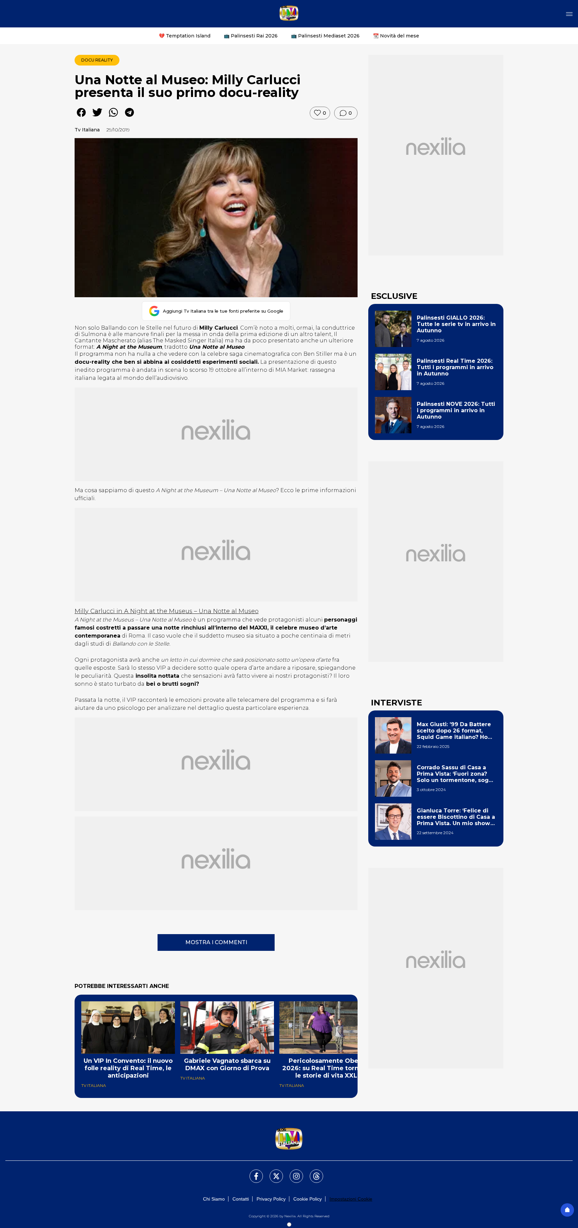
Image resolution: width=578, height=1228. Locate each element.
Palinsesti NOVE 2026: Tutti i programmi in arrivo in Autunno (456, 410)
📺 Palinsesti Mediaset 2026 (325, 36)
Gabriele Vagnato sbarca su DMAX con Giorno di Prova (227, 1064)
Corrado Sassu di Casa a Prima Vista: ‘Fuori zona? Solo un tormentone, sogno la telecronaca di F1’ (456, 774)
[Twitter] (272, 1172)
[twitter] (97, 117)
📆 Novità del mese (396, 36)
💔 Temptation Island (184, 36)
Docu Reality (97, 60)
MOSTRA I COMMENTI (216, 942)
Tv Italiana (87, 130)
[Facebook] (252, 1172)
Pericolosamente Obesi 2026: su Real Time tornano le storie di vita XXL (326, 1068)
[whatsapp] (113, 117)
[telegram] (129, 117)
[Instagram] (292, 1172)
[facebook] (81, 117)
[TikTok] (312, 1172)
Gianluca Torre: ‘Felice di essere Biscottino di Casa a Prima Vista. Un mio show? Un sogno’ (456, 817)
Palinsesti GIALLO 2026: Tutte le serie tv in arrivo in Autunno (456, 324)
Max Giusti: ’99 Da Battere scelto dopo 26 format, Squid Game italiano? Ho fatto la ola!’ (454, 731)
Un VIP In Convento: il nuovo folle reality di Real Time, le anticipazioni (128, 1068)
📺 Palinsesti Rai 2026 (251, 36)
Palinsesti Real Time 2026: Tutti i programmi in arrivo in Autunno (455, 367)
